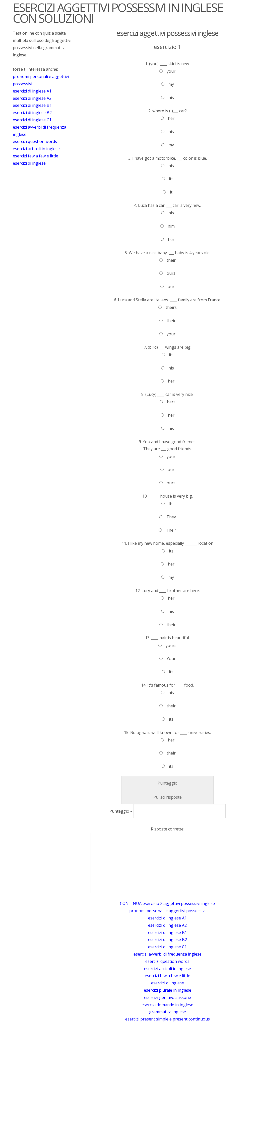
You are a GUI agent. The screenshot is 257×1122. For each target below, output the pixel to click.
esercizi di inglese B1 (32, 105)
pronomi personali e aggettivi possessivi (167, 910)
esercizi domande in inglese (167, 1004)
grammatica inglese (167, 1011)
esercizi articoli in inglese (36, 148)
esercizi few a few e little (35, 156)
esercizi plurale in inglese (167, 990)
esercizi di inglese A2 (32, 98)
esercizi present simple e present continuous (167, 1019)
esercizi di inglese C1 (32, 120)
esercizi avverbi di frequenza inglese (168, 954)
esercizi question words (35, 141)
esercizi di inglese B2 (32, 112)
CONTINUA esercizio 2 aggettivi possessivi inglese (167, 903)
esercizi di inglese (29, 163)
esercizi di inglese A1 (32, 91)
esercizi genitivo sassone (167, 997)
